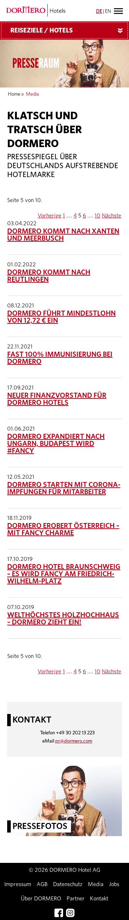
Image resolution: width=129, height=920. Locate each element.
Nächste (111, 215)
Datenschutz (67, 884)
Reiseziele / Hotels (67, 30)
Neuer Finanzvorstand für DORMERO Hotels (56, 399)
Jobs (114, 884)
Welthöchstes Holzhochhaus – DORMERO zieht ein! (63, 619)
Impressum (17, 884)
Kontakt (99, 898)
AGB (42, 884)
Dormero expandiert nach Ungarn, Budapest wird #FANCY (56, 443)
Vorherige (49, 215)
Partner (76, 898)
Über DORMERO (41, 898)
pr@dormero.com (73, 741)
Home (14, 94)
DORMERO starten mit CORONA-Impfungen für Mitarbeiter (63, 488)
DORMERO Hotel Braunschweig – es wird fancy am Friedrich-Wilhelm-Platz (63, 574)
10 (97, 215)
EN (108, 11)
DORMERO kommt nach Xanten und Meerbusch (63, 235)
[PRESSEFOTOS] (64, 800)
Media (96, 884)
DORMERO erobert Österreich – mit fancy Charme (63, 529)
